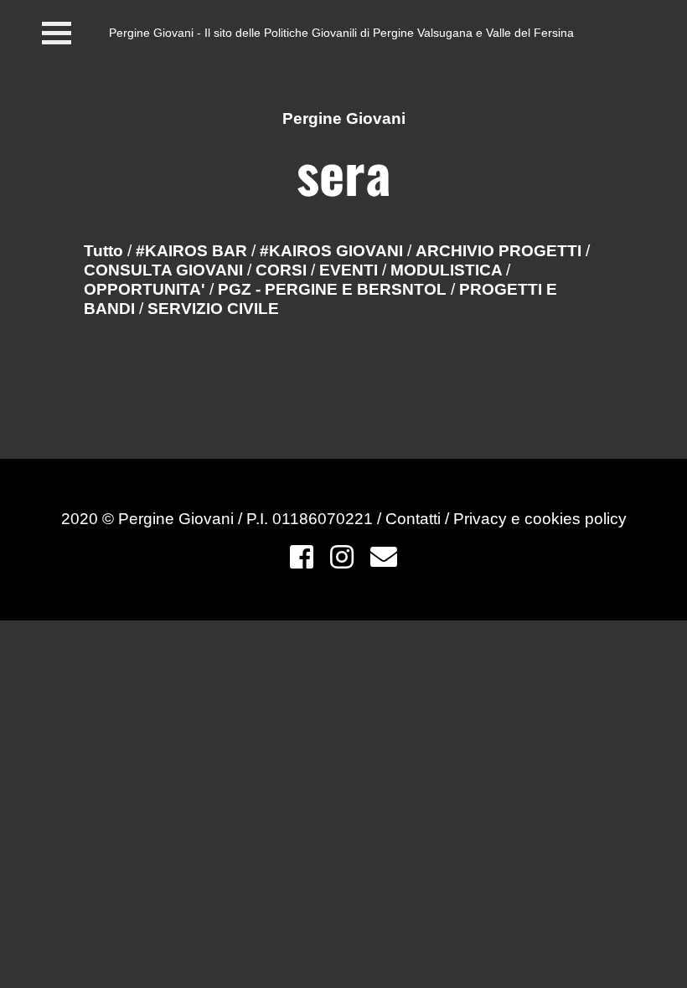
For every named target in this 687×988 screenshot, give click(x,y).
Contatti (415, 518)
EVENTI (350, 270)
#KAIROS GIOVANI (333, 251)
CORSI (283, 270)
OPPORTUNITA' (146, 289)
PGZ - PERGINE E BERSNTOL (334, 289)
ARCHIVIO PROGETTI (501, 251)
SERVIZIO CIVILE (213, 308)
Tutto (103, 251)
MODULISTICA (448, 270)
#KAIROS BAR (193, 251)
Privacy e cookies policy (540, 518)
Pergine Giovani (343, 118)
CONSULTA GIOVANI (165, 270)
